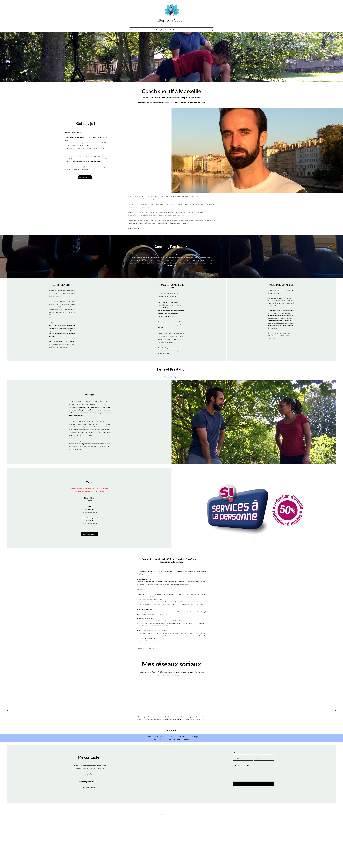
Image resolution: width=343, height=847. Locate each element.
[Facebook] (210, 30)
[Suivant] (335, 709)
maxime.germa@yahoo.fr (89, 781)
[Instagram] (212, 30)
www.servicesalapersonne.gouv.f (146, 648)
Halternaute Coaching (171, 20)
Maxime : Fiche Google (177, 739)
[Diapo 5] (175, 730)
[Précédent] (7, 709)
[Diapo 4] (173, 730)
